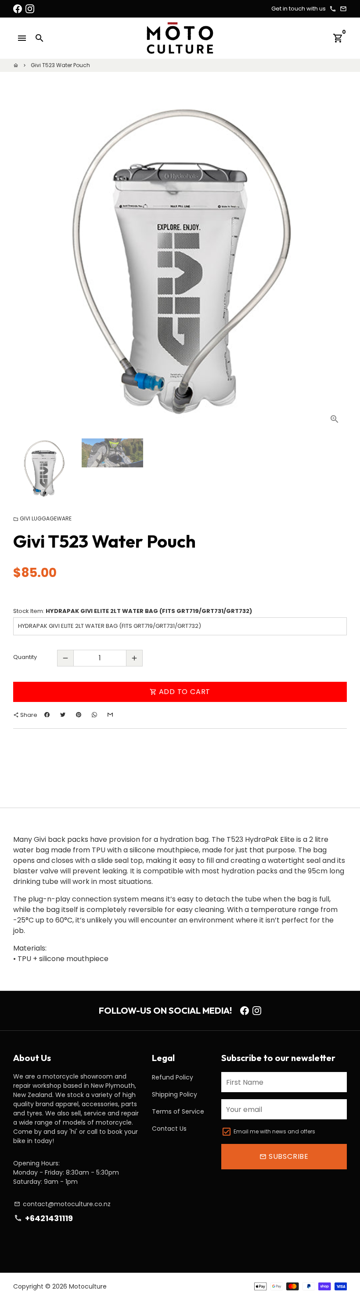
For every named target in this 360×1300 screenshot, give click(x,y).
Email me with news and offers (274, 1131)
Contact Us (169, 1128)
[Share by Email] (110, 715)
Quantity (25, 657)
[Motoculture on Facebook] (17, 9)
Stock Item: (132, 611)
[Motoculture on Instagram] (29, 9)
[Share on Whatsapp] (94, 715)
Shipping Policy (174, 1094)
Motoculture (88, 1286)
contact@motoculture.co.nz (62, 1204)
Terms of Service (178, 1111)
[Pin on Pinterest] (78, 715)
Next (335, 264)
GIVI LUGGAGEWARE (42, 518)
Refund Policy (172, 1077)
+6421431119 (43, 1218)
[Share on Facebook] (47, 715)
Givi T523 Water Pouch (60, 65)
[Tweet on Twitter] (63, 715)
